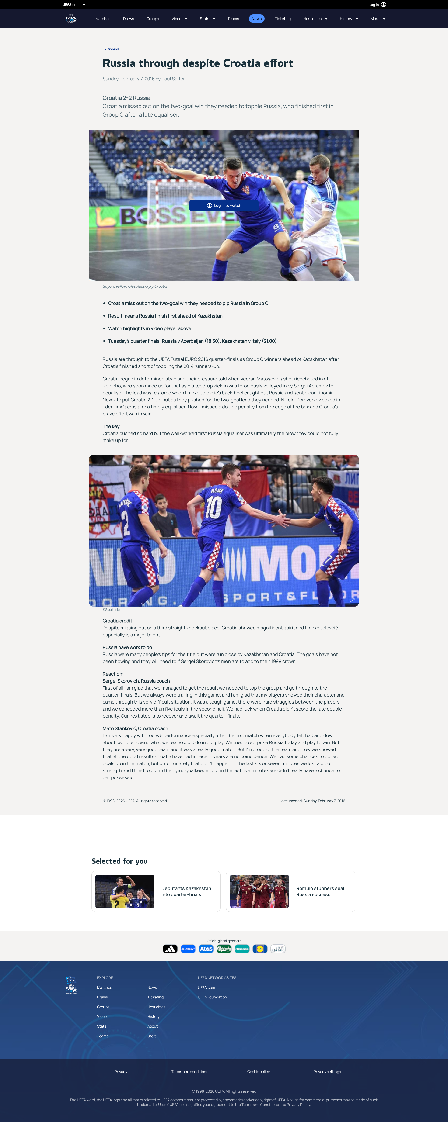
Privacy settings (327, 1071)
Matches (104, 987)
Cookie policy (258, 1071)
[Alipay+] (188, 948)
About (152, 1026)
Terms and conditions (189, 1071)
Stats (101, 1026)
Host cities (156, 1006)
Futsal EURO (71, 18)
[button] (179, 18)
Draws (102, 997)
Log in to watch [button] (227, 205)
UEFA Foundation (212, 997)
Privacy (121, 1071)
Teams (102, 1036)
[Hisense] (242, 948)
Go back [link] (113, 49)
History (153, 1016)
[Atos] (206, 948)
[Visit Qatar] (278, 948)
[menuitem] (103, 18)
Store (152, 1036)
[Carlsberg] (224, 948)
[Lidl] (260, 948)
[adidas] (170, 948)
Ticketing (155, 997)
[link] (102, 18)
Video (102, 1016)
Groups (103, 1006)
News (152, 987)
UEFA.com (206, 987)
